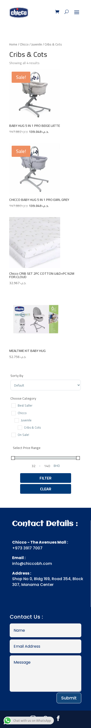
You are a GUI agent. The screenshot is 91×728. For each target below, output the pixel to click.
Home (13, 44)
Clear (45, 489)
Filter (45, 478)
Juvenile (36, 44)
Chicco (24, 44)
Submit (69, 698)
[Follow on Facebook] (58, 718)
